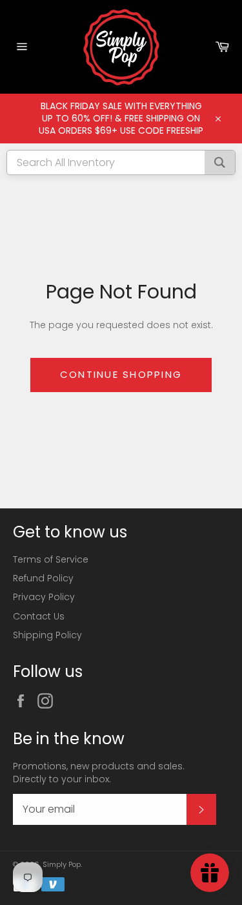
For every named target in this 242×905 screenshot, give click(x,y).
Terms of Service (50, 559)
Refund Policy (43, 578)
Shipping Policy (47, 635)
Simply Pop (62, 864)
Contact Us (39, 616)
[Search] (220, 162)
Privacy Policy (44, 596)
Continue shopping (121, 374)
